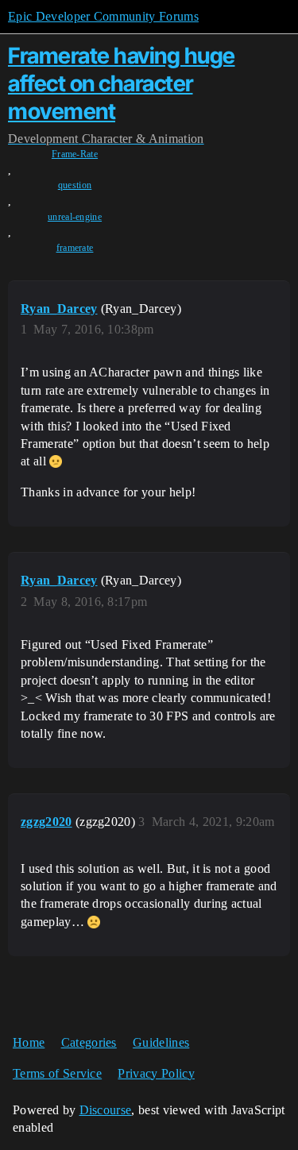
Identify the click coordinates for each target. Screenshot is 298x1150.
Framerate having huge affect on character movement (121, 83)
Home (29, 1042)
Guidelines (161, 1042)
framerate (75, 247)
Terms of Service (57, 1073)
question (75, 185)
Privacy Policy (156, 1073)
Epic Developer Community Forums (103, 16)
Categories (89, 1042)
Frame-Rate (75, 154)
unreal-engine (75, 216)
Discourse (105, 1110)
